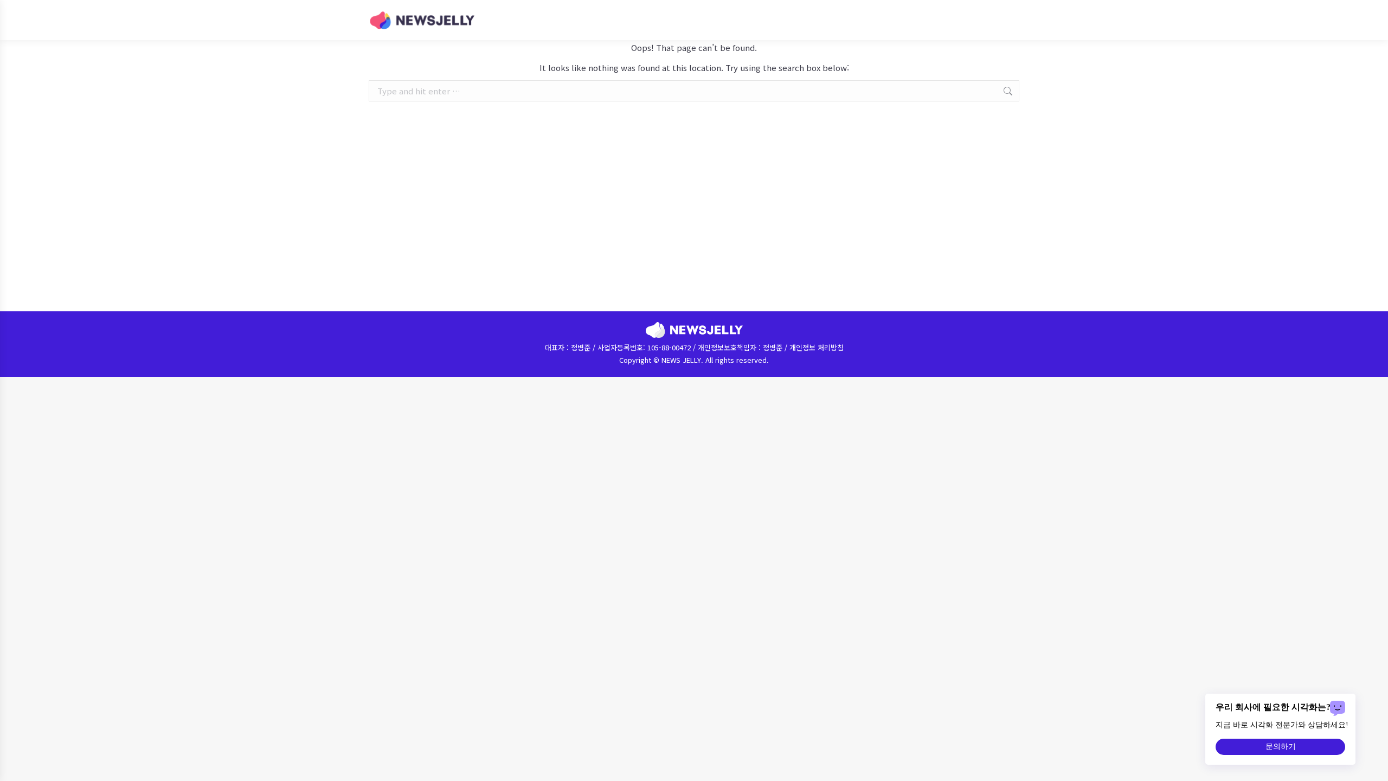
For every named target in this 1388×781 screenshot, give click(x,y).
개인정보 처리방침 (816, 347)
